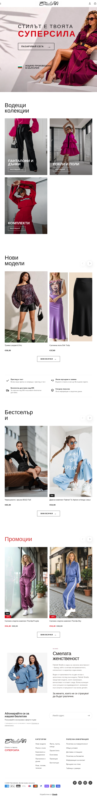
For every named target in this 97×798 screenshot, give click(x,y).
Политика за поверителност (77, 744)
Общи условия (72, 748)
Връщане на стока (73, 764)
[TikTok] (90, 783)
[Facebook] (75, 783)
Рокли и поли (40, 748)
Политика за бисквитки (75, 756)
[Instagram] (85, 783)
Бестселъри (54, 762)
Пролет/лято (54, 750)
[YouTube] (80, 783)
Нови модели (40, 744)
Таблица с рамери (73, 768)
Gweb (54, 794)
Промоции (54, 758)
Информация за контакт (75, 760)
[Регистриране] (88, 715)
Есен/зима (54, 754)
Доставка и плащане (74, 752)
